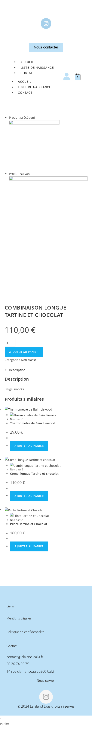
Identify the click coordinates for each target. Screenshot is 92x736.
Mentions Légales (18, 618)
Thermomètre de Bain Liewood (32, 423)
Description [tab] (17, 370)
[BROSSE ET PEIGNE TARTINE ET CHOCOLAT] (34, 145)
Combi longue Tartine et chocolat (34, 473)
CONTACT (28, 73)
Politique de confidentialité (25, 632)
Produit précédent (22, 117)
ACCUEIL (27, 62)
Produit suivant (20, 174)
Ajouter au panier (24, 352)
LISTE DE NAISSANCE (37, 67)
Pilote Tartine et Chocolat (28, 524)
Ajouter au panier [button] (29, 446)
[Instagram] (46, 23)
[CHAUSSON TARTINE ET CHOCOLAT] (48, 235)
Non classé (29, 360)
